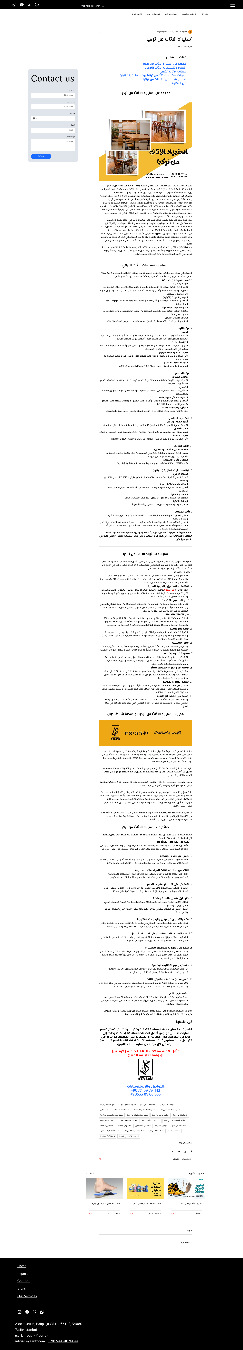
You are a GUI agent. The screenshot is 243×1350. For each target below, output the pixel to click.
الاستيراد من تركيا (171, 14)
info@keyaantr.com (30, 1341)
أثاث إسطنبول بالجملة (108, 1120)
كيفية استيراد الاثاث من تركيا (137, 1115)
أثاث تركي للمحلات (124, 1125)
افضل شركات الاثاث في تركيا (169, 1110)
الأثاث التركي (104, 1110)
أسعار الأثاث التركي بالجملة (128, 1136)
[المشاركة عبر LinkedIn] (179, 1151)
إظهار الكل (90, 1173)
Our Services (27, 1296)
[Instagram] (14, 4)
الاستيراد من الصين (189, 14)
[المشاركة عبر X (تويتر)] (185, 1151)
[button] (145, 57)
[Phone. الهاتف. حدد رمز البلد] (35, 118)
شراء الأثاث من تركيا (155, 1131)
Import (22, 1274)
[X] (29, 4)
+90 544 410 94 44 (63, 1341)
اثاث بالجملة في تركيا (121, 1110)
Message (71, 137)
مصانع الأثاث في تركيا (180, 1125)
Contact (23, 1281)
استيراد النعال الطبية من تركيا (106, 1203)
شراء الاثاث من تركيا (180, 1115)
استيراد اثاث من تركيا (128, 1104)
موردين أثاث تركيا (161, 1125)
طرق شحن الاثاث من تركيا (150, 1120)
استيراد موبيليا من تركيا (160, 1115)
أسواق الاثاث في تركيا (108, 1104)
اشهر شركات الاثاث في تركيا (174, 1120)
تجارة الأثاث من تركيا (107, 1136)
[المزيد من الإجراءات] (100, 31)
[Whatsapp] (36, 4)
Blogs (21, 1288)
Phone (72, 113)
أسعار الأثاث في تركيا (147, 1104)
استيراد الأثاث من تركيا (167, 1104)
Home (21, 1266)
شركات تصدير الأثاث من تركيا (134, 1131)
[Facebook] (21, 4)
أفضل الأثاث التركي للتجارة (109, 1131)
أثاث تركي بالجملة (106, 1125)
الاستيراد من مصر (153, 14)
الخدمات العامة (137, 14)
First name (71, 90)
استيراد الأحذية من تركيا (191, 1203)
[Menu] (233, 4)
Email (72, 125)
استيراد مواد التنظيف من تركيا (147, 1203)
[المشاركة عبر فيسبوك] (191, 1151)
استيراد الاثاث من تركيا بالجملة (144, 1110)
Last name (71, 102)
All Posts (204, 14)
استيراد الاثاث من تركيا (129, 1120)
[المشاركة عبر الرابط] (172, 1151)
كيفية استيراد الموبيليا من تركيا (111, 1115)
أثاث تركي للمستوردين (143, 1125)
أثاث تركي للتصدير (173, 1131)
